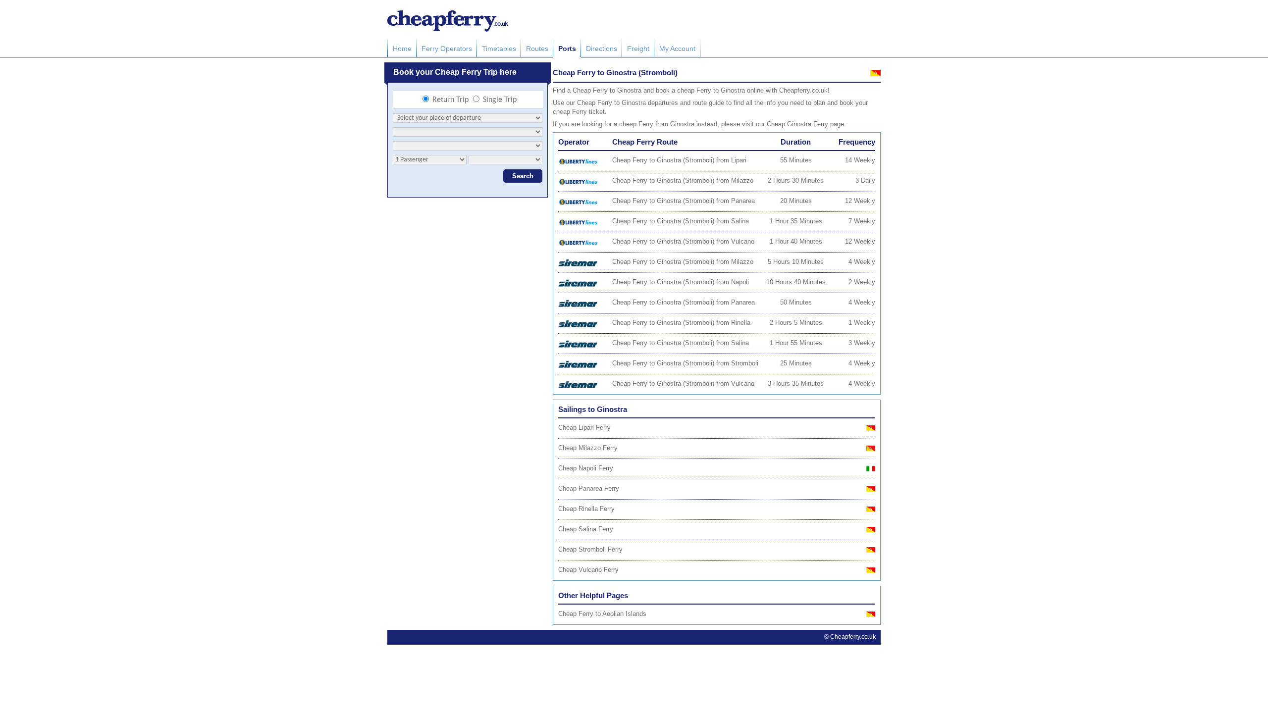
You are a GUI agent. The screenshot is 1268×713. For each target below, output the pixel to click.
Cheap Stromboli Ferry (590, 549)
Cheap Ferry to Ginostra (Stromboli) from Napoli (680, 282)
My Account (677, 48)
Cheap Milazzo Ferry (588, 448)
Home (402, 48)
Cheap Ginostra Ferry (797, 124)
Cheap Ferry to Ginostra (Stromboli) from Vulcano (683, 241)
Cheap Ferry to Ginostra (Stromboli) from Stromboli (685, 363)
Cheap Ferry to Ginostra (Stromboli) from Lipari (679, 160)
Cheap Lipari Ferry (584, 427)
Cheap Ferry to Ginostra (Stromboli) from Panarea (683, 200)
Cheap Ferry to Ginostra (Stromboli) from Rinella (681, 322)
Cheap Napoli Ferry (585, 468)
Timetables (499, 48)
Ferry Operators (447, 48)
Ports (567, 48)
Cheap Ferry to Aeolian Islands (602, 613)
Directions (601, 48)
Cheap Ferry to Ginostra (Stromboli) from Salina (680, 221)
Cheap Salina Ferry (585, 529)
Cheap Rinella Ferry (586, 508)
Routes (537, 48)
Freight (638, 48)
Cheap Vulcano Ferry (588, 569)
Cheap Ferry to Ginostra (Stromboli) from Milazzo (682, 180)
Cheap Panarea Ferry (588, 488)
